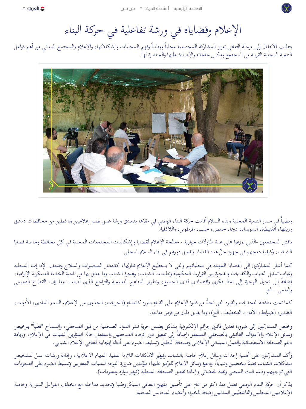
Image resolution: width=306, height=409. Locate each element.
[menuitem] (187, 8)
